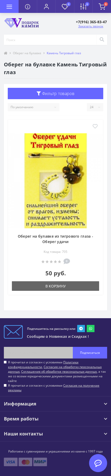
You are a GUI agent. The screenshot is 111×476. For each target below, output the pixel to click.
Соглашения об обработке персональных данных (59, 371)
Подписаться (90, 352)
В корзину (55, 286)
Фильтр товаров (57, 93)
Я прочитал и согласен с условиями (53, 387)
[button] (46, 6)
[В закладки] (95, 126)
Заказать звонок (90, 26)
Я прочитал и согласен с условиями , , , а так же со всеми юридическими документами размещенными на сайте (57, 371)
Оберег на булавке (27, 53)
